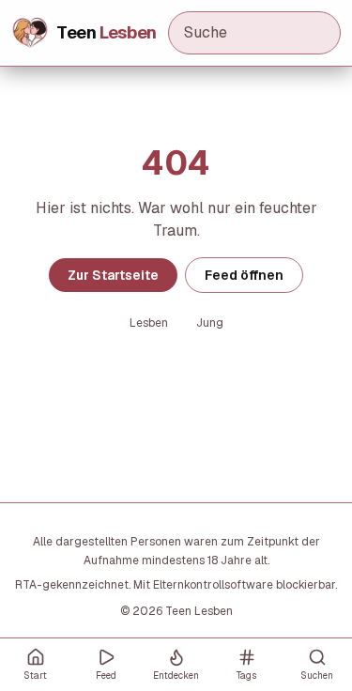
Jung (209, 322)
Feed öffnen (244, 275)
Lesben (149, 322)
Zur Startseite (113, 275)
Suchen (316, 675)
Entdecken (176, 675)
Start (35, 675)
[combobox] (254, 32)
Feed (106, 675)
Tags (246, 675)
